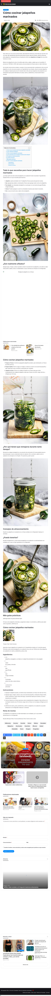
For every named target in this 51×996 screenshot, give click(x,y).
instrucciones (11, 163)
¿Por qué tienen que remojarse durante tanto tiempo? (18, 154)
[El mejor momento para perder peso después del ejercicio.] (30, 942)
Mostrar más (25, 964)
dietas (36, 723)
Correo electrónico (7, 842)
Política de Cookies (27, 992)
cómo (29, 723)
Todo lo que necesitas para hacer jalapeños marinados (18, 150)
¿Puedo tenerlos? (11, 157)
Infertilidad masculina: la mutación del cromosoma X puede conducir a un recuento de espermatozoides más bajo (41, 949)
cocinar (16, 723)
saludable (15, 729)
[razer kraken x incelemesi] (25, 995)
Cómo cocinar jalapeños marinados (14, 153)
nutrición (27, 726)
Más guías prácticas (11, 159)
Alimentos (6, 9)
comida (23, 723)
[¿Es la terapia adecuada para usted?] (25, 801)
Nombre (5, 837)
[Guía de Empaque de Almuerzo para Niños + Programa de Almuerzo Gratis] (41, 801)
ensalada (43, 723)
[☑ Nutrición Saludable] (9, 4)
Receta (35, 726)
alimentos (8, 723)
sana (22, 729)
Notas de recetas (12, 165)
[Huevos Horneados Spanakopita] (30, 350)
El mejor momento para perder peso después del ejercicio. (40, 942)
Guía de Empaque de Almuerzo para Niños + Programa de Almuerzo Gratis (41, 808)
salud (41, 726)
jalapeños (10, 726)
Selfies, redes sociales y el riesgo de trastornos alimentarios (21, 887)
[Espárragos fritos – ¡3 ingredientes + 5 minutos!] (30, 957)
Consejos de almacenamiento (13, 156)
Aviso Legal (33, 992)
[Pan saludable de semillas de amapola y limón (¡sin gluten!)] (6, 347)
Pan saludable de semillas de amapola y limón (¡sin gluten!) (17, 347)
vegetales (36, 729)
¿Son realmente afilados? (12, 151)
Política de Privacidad (41, 992)
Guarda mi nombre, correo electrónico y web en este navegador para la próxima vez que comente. (25, 847)
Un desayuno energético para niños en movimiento (25, 755)
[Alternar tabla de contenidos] (28, 148)
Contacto (48, 992)
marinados (19, 726)
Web (27, 842)
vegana (28, 729)
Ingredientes (11, 162)
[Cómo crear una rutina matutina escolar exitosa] (10, 801)
